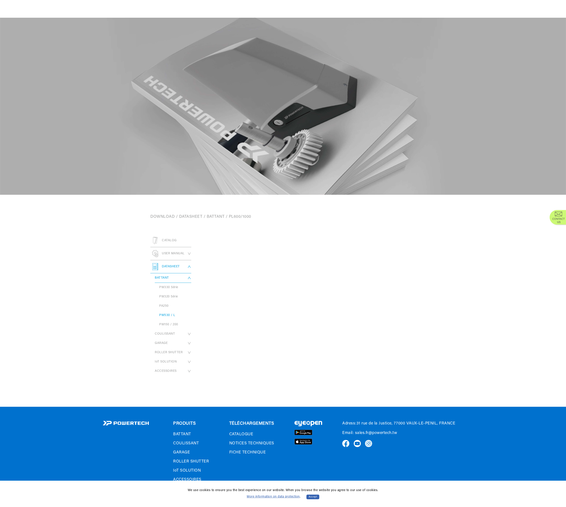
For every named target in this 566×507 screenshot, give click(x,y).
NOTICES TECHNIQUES (251, 443)
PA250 (164, 306)
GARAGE (161, 343)
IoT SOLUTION (166, 361)
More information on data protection (273, 496)
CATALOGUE (241, 434)
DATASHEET (191, 217)
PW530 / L (167, 315)
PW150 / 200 (168, 324)
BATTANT (216, 217)
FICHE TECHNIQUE (247, 453)
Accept (313, 497)
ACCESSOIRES (166, 371)
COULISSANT (165, 333)
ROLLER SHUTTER (169, 352)
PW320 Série (168, 296)
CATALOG (169, 240)
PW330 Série (168, 287)
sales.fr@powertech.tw (376, 433)
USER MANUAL (173, 253)
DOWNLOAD (162, 217)
